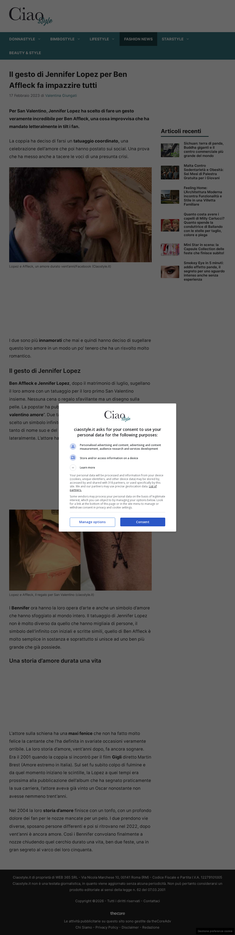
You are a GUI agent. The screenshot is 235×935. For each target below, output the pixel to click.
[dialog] (117, 467)
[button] (117, 467)
